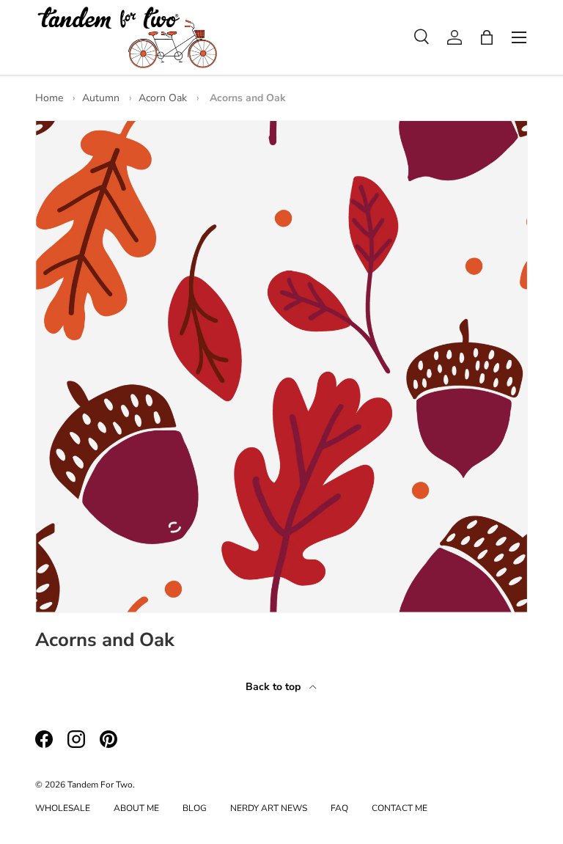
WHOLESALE (62, 808)
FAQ (339, 808)
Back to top (274, 687)
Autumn (100, 98)
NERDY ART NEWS (268, 808)
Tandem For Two (100, 784)
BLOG (195, 808)
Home (49, 98)
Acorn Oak (163, 98)
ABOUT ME (136, 808)
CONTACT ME (399, 808)
